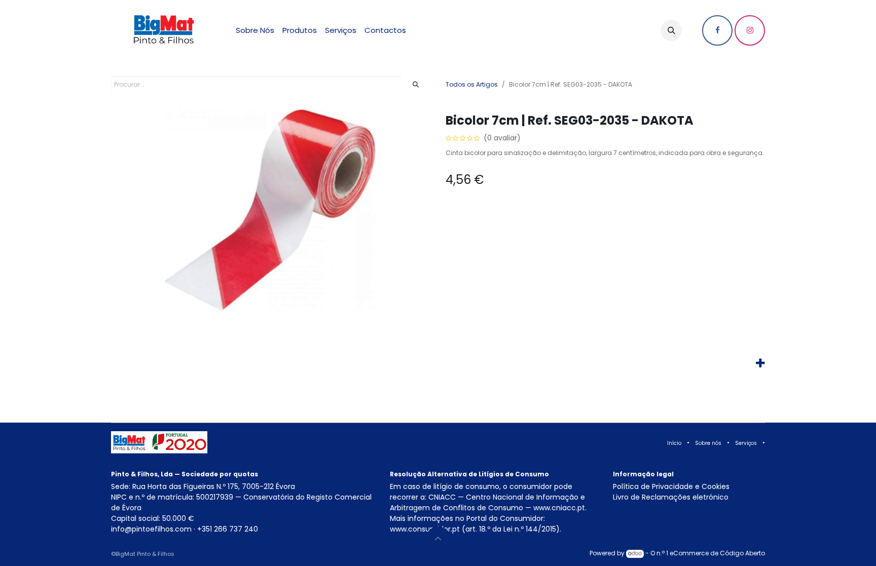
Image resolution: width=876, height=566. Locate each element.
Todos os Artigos (472, 84)
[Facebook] (717, 30)
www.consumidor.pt (425, 529)
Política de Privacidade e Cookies (671, 486)
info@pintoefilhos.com (151, 529)
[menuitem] (255, 31)
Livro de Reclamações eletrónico (670, 497)
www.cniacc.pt (559, 508)
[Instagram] (750, 30)
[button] (671, 30)
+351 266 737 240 (227, 529)
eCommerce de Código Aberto (717, 553)
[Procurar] (416, 84)
